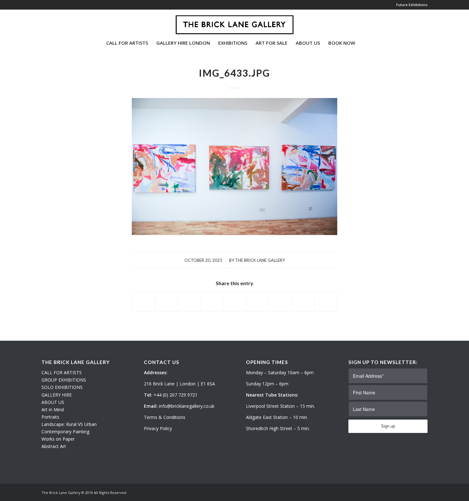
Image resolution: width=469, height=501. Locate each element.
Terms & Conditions (164, 417)
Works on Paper (58, 439)
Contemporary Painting (65, 432)
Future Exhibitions (412, 4)
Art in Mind (52, 409)
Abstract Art (53, 446)
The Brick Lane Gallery (260, 260)
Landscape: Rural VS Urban (69, 424)
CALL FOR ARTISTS (61, 372)
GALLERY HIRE (56, 395)
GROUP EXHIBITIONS (63, 380)
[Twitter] (43, 22)
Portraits (50, 417)
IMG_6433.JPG (234, 73)
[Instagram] (53, 22)
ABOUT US (52, 402)
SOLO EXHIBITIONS (62, 387)
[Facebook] (62, 22)
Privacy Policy (158, 428)
